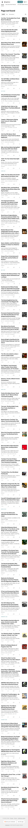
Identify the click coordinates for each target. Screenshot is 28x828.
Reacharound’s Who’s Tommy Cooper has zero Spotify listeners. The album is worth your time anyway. (10, 464)
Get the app (20, 821)
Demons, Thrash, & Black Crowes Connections (10, 379)
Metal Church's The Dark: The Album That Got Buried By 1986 (10, 420)
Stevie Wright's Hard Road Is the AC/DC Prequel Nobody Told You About (10, 341)
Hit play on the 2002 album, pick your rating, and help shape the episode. (10, 791)
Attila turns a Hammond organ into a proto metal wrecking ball (9, 83)
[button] (2, 4)
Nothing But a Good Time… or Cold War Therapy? (10, 775)
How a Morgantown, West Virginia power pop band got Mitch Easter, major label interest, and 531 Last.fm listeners (10, 206)
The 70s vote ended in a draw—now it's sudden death (10, 354)
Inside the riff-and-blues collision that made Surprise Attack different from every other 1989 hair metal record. (10, 33)
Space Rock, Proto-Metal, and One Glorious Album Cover (10, 43)
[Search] (25, 14)
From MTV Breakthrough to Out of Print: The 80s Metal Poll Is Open (10, 499)
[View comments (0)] (7, 26)
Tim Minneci (12, 24)
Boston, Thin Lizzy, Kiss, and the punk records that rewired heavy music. (10, 163)
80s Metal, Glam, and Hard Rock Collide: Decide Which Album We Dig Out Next (10, 189)
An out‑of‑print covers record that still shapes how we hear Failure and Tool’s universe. (10, 139)
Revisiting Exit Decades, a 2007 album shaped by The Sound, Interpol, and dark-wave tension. (10, 22)
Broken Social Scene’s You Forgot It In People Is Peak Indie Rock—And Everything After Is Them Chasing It (10, 738)
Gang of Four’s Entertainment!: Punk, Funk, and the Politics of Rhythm (10, 258)
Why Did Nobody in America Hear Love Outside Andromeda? (10, 95)
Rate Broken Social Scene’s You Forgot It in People (10, 788)
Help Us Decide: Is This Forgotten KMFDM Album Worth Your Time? (10, 750)
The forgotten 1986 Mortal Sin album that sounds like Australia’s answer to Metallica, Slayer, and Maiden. (10, 649)
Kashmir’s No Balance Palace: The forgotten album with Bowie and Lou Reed (10, 275)
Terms (15, 818)
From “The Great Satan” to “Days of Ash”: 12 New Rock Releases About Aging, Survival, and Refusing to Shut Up (10, 626)
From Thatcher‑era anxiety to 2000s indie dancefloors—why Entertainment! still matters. (10, 262)
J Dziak (6, 24)
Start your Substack (10, 821)
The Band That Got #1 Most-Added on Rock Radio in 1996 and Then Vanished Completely (10, 460)
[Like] (2, 26)
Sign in (25, 2)
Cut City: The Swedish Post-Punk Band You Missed (10, 18)
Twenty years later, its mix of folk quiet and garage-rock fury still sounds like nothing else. (10, 99)
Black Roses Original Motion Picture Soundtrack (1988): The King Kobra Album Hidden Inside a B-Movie (10, 217)
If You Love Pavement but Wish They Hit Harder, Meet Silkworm (10, 592)
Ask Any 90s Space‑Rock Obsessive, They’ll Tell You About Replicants (10, 135)
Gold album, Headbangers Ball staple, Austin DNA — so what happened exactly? (10, 569)
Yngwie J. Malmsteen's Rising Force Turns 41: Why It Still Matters (9, 121)
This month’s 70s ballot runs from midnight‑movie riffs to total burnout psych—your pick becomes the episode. (10, 151)
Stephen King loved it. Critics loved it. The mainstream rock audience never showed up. (10, 556)
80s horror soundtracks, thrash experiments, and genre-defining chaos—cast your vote (10, 382)
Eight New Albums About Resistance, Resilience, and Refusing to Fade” (9, 763)
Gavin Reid (17, 101)
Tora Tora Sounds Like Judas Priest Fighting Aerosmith (9, 30)
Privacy (11, 818)
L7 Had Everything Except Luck (10, 540)
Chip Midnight (10, 264)
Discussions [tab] (11, 14)
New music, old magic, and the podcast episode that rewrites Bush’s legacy (10, 804)
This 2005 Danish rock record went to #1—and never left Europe (10, 279)
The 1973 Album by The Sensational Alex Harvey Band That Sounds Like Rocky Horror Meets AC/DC (10, 604)
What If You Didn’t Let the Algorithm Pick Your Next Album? (10, 658)
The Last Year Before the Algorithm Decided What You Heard (9, 514)
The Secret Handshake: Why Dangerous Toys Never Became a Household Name (10, 565)
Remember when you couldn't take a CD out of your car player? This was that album (10, 399)
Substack (7, 825)
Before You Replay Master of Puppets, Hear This (9, 645)
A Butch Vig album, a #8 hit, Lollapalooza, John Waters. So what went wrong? (10, 543)
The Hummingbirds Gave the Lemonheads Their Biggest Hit (9, 300)
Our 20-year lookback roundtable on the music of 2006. (10, 518)
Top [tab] (7, 14)
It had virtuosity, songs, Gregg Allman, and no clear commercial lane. (10, 58)
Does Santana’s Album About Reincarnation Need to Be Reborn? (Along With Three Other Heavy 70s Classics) (10, 725)
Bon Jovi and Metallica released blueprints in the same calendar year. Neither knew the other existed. (9, 178)
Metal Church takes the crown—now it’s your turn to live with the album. (10, 476)
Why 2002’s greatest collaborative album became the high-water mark (10, 742)
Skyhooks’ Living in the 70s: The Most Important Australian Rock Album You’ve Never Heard (10, 485)
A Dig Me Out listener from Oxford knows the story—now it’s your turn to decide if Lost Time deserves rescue (10, 698)
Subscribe (20, 2)
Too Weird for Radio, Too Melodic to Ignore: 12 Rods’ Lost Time (10, 634)
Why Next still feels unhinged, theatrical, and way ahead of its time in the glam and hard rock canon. (10, 608)
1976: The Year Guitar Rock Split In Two (10, 159)
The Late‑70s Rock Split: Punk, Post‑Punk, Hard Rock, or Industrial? (9, 408)
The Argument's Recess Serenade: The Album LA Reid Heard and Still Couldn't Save (9, 202)
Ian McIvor (13, 453)
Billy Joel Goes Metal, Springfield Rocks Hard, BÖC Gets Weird (10, 148)
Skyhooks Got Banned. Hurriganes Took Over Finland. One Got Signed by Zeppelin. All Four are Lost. (10, 579)
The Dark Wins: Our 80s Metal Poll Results (9, 472)
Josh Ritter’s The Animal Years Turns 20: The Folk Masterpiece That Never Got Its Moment (10, 552)
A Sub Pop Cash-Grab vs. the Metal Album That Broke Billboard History (10, 108)
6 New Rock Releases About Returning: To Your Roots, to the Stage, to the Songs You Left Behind (10, 529)
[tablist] (8, 14)
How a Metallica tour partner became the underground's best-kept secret (10, 423)
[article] (14, 22)
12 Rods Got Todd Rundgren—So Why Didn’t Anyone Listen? (10, 695)
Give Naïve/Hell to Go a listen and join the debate (10, 753)
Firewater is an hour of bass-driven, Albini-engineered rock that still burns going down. (10, 595)
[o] (24, 20)
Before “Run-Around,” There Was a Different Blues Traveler (10, 54)
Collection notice (21, 818)
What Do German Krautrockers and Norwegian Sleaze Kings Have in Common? (10, 800)
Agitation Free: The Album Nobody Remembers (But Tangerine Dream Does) (8, 707)
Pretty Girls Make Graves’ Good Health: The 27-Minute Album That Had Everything (10, 395)
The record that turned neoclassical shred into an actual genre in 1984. (10, 125)
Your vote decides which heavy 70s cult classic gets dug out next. (10, 584)
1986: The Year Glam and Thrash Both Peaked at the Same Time (10, 175)
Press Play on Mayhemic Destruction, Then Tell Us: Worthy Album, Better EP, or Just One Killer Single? (10, 671)
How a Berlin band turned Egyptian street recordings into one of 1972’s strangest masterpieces (9, 711)
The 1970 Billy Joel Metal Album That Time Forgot (10, 79)
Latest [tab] (3, 14)
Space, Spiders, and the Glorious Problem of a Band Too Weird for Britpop (10, 244)
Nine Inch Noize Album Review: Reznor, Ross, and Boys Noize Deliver (10, 447)
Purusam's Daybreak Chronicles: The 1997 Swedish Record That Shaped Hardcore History (10, 314)
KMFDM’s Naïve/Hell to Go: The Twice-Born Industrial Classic (10, 683)
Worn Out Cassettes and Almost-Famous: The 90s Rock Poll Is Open (10, 434)
